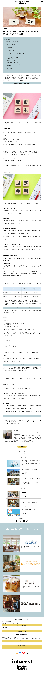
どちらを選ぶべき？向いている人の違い (12, 57)
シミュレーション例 (11, 54)
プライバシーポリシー (23, 654)
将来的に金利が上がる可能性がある (14, 45)
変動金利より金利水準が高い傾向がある (15, 51)
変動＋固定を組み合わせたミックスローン (13, 62)
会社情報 (17, 654)
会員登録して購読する (22, 640)
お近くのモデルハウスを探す (22, 648)
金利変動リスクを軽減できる (12, 65)
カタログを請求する (22, 645)
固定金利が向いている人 (10, 60)
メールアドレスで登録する (22, 625)
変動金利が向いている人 (10, 58)
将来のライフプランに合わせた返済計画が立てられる (17, 67)
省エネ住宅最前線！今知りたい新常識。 (30, 469)
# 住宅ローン (25, 453)
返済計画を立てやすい (11, 50)
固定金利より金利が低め (11, 44)
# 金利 (29, 453)
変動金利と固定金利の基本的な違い (12, 41)
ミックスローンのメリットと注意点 (13, 64)
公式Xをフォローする (22, 631)
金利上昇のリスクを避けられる (13, 48)
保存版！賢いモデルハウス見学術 (28, 509)
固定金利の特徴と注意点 (10, 47)
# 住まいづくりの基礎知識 (18, 453)
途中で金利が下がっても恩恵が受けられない (15, 53)
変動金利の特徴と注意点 (10, 42)
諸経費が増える (10, 68)
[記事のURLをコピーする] (27, 521)
